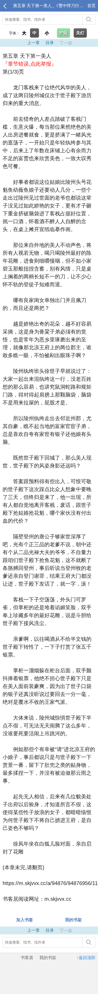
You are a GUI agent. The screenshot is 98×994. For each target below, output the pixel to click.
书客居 (27, 957)
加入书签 (24, 920)
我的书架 (47, 957)
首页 (91, 5)
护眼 (63, 33)
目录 (49, 42)
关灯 (80, 33)
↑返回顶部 (86, 957)
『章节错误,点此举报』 (29, 64)
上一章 (33, 42)
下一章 (65, 42)
